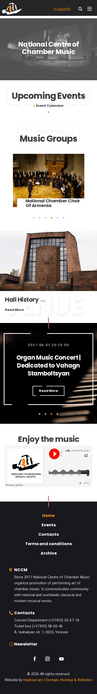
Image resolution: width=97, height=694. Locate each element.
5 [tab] (57, 217)
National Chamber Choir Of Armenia (53, 203)
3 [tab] (45, 217)
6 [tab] (63, 217)
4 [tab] (51, 217)
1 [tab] (48, 112)
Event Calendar (50, 106)
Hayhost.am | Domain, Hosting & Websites (58, 680)
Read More (14, 310)
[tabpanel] (48, 184)
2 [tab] (39, 217)
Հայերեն (62, 9)
